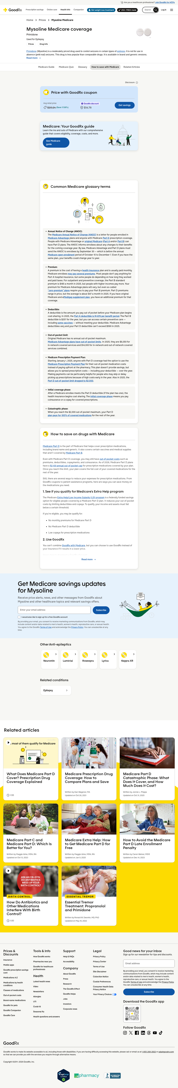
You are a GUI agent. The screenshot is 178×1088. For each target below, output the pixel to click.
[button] (100, 10)
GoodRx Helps (69, 994)
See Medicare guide (53, 142)
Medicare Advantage (58, 238)
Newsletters (38, 991)
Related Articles (131, 67)
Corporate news (70, 1009)
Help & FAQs (68, 956)
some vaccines (65, 322)
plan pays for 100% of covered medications (70, 415)
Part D (106, 238)
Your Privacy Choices (102, 994)
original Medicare (93, 241)
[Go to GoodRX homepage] (12, 10)
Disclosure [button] (130, 82)
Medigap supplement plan (77, 297)
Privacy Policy (77, 627)
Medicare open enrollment (61, 254)
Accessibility (68, 961)
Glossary (82, 67)
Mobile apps (8, 965)
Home (29, 20)
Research (67, 984)
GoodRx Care (9, 1015)
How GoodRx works (41, 956)
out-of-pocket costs (110, 459)
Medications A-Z (10, 977)
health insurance (90, 270)
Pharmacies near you (42, 961)
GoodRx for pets (10, 1005)
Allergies (37, 996)
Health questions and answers (46, 1016)
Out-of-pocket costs (12, 995)
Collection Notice (100, 976)
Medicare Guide (46, 67)
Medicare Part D (51, 446)
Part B (121, 241)
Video (35, 986)
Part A (106, 241)
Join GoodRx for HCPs (165, 2)
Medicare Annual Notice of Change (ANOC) (74, 234)
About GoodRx (69, 974)
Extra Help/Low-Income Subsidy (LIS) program (80, 497)
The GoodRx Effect (71, 989)
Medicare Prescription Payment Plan (66, 364)
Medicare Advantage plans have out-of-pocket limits (74, 341)
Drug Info (44, 44)
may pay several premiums (81, 273)
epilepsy (121, 51)
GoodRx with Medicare (73, 545)
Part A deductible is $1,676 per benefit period (96, 316)
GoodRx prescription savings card (16, 971)
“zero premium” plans (59, 290)
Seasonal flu (38, 1011)
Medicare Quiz (66, 67)
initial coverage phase (101, 396)
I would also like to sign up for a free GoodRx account (44, 617)
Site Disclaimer (99, 971)
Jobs (65, 999)
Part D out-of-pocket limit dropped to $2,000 (70, 380)
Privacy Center (99, 961)
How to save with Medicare (105, 67)
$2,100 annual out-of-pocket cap (66, 465)
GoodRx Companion (12, 1010)
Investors (67, 1004)
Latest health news (41, 981)
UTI (34, 1001)
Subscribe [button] (101, 610)
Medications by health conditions (13, 984)
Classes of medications (13, 990)
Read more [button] (32, 57)
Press (65, 979)
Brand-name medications (14, 1000)
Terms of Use (46, 627)
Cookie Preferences (102, 981)
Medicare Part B (74, 452)
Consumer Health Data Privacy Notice (103, 988)
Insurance (7, 960)
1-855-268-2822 (149, 1051)
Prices (42, 20)
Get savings (125, 105)
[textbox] (54, 610)
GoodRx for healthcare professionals (43, 968)
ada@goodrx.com (166, 1051)
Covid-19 (37, 1006)
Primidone (31, 51)
